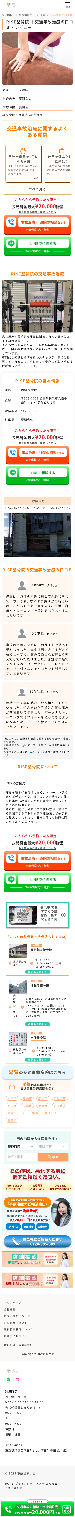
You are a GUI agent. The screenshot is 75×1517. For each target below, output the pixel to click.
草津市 (12, 1113)
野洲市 (49, 1113)
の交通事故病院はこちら (37, 1071)
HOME (9, 1483)
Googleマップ (36, 751)
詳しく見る (37, 971)
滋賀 (42, 14)
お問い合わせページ (17, 1316)
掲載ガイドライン (15, 1336)
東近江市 (60, 1098)
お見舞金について (15, 1323)
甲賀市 (42, 1106)
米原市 (58, 1106)
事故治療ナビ (27, 14)
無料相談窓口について (18, 1329)
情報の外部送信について (20, 1345)
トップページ (12, 1303)
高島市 (12, 1120)
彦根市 (42, 1098)
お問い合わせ (14, 1488)
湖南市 (27, 1106)
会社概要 (10, 1309)
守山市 (27, 1098)
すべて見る (37, 189)
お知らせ (52, 1483)
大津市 (12, 1098)
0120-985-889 (31, 411)
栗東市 (12, 1106)
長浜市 (37, 115)
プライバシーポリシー (29, 1483)
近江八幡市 (30, 1113)
